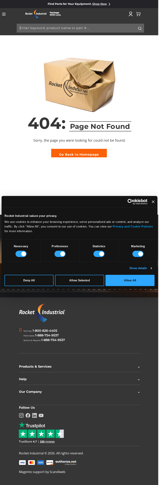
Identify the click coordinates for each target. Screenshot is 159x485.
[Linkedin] (33, 415)
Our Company (78, 392)
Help (78, 379)
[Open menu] (4, 14)
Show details (138, 268)
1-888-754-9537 (47, 335)
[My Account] (131, 14)
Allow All (130, 280)
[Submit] (140, 28)
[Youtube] (39, 415)
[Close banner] (153, 201)
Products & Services (78, 366)
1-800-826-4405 (45, 331)
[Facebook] (26, 415)
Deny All (29, 280)
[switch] (60, 254)
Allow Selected (79, 280)
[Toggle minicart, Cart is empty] (138, 14)
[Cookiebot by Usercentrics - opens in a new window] (130, 202)
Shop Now (99, 4)
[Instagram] (20, 415)
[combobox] (80, 28)
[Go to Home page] (44, 14)
